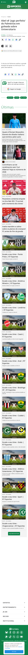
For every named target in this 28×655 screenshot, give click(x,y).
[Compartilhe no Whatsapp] (13, 40)
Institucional (8, 621)
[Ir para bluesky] (6, 632)
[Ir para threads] (21, 632)
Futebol (9, 16)
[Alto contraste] (2, 46)
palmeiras (17, 97)
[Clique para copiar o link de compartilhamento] (20, 40)
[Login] (25, 2)
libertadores (10, 97)
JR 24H (5, 612)
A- (10, 46)
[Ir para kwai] (17, 632)
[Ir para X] (14, 636)
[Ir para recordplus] (6, 636)
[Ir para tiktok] (10, 636)
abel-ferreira (23, 97)
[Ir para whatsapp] (17, 636)
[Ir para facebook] (10, 632)
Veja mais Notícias (14, 533)
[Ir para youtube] (21, 636)
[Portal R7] (14, 2)
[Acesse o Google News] (16, 40)
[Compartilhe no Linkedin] (9, 40)
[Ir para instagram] (14, 632)
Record (6, 616)
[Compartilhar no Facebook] (6, 40)
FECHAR (14, 651)
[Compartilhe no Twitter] (3, 40)
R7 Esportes (3, 16)
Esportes (6, 603)
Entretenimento (9, 607)
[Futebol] (14, 6)
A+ (7, 46)
